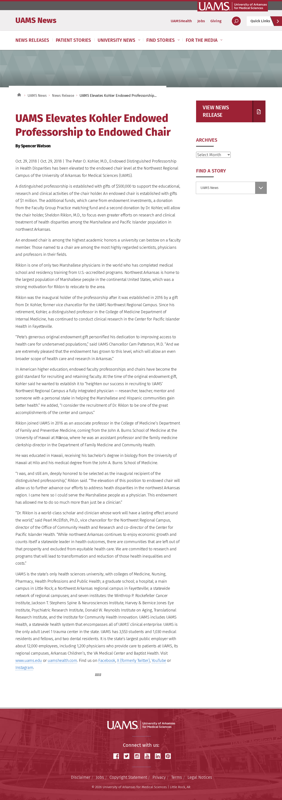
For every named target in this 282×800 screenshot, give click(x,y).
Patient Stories (73, 40)
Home (18, 94)
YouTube (159, 660)
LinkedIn (159, 756)
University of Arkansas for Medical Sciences (232, 6)
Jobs (201, 21)
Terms (176, 777)
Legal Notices (199, 777)
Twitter (128, 756)
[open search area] (236, 21)
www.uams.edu (28, 660)
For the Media (201, 40)
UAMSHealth (181, 21)
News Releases (32, 40)
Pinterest (169, 756)
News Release (63, 95)
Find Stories (160, 40)
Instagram (24, 667)
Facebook (106, 660)
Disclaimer (80, 777)
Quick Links (260, 21)
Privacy (159, 777)
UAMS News (35, 20)
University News (116, 40)
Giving (215, 21)
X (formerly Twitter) (133, 660)
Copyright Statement (128, 777)
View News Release (216, 111)
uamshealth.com (62, 660)
